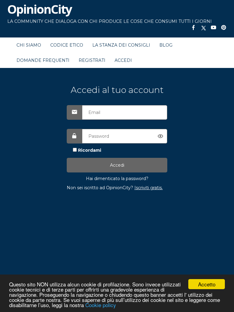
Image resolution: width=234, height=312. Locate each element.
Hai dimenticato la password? (117, 178)
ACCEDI (123, 60)
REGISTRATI (92, 60)
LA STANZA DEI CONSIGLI (121, 45)
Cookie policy (100, 305)
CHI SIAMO (28, 45)
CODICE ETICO (66, 45)
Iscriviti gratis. (148, 187)
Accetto (206, 284)
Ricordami (89, 150)
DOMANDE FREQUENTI (42, 60)
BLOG (165, 45)
